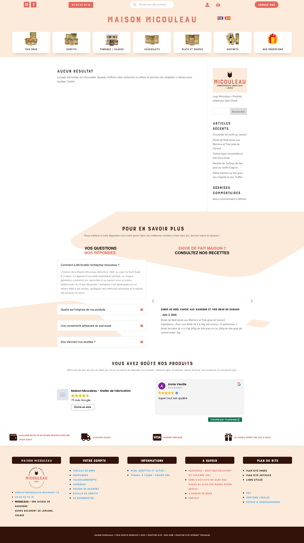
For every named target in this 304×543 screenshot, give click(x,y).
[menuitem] (207, 4)
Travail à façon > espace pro (150, 474)
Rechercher (238, 111)
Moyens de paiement (86, 488)
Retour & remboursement (263, 501)
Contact (193, 497)
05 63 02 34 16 (81, 4)
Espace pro (266, 4)
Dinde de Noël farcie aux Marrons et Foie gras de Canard (226, 144)
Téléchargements (84, 479)
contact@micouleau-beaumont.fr (37, 491)
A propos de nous (200, 493)
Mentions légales (258, 497)
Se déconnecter (83, 497)
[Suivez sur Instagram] (26, 4)
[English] (219, 17)
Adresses (79, 483)
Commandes (80, 474)
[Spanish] (228, 17)
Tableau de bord (84, 470)
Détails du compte (85, 493)
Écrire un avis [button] (82, 407)
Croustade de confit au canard (229, 134)
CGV (248, 492)
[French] (224, 17)
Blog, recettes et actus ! (148, 470)
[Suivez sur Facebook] (33, 4)
